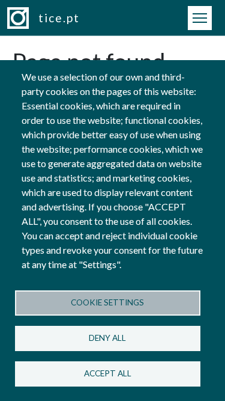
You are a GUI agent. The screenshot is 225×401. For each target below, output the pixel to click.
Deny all (107, 338)
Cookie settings (107, 302)
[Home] (22, 18)
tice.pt (59, 17)
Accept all (107, 373)
